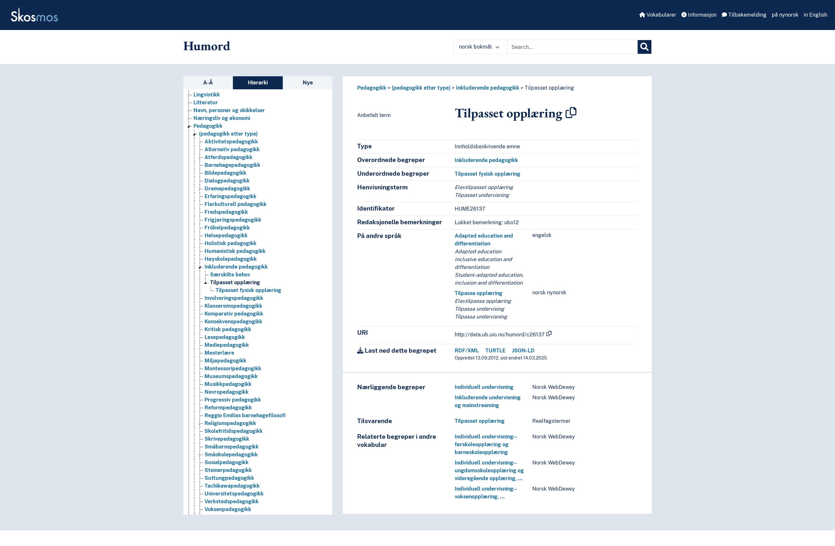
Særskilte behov (230, 275)
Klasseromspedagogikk (233, 306)
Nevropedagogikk (227, 392)
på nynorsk (785, 15)
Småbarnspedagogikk (232, 447)
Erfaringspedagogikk (230, 196)
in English (815, 15)
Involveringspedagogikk (234, 298)
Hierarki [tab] (258, 83)
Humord (206, 45)
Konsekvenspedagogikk (233, 321)
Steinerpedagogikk (228, 470)
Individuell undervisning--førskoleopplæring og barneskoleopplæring (486, 444)
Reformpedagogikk (228, 408)
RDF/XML (467, 350)
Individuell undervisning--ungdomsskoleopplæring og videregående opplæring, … (489, 470)
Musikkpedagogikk (228, 384)
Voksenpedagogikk (228, 509)
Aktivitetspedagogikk (231, 142)
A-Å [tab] (208, 83)
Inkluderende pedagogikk (236, 267)
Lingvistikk (206, 95)
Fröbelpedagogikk (227, 228)
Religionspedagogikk (230, 423)
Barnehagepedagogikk (232, 165)
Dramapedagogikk (227, 188)
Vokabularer (660, 15)
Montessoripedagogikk (233, 368)
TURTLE (495, 350)
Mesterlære (219, 353)
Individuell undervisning (484, 387)
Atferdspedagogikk (228, 157)
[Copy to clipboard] (571, 112)
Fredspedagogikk (226, 212)
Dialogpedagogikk (227, 181)
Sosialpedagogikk (227, 462)
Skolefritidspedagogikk (234, 431)
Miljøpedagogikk (225, 361)
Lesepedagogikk (225, 337)
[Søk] (644, 47)
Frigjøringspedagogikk (233, 220)
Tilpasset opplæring (235, 282)
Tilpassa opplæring (478, 293)
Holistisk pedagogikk (230, 243)
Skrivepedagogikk (227, 439)
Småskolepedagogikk (231, 454)
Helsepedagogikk (226, 235)
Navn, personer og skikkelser (229, 110)
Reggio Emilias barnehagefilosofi (245, 415)
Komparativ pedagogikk (234, 314)
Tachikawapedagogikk (232, 486)
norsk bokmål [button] (476, 47)
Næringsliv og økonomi (221, 118)
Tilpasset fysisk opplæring (248, 290)
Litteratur (205, 102)
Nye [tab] (308, 83)
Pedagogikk (207, 126)
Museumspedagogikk (231, 376)
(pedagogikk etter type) (228, 134)
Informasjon (702, 15)
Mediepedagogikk (227, 345)
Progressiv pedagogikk (233, 400)
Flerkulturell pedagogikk (235, 204)
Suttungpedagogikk (229, 478)
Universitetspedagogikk (234, 494)
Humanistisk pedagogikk (235, 251)
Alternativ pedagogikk (232, 149)
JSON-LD (523, 350)
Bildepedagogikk (225, 173)
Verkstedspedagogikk (232, 501)
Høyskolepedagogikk (231, 259)
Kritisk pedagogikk (228, 329)
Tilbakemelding (747, 15)
